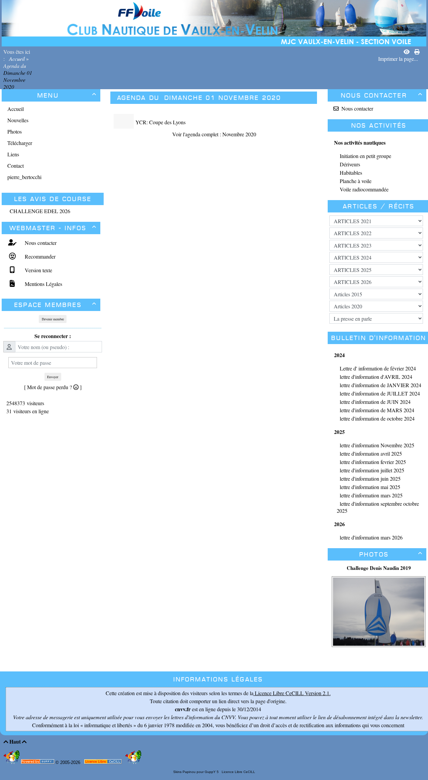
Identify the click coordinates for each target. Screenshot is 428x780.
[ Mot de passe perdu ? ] (53, 387)
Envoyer (52, 376)
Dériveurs (350, 164)
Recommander (39, 256)
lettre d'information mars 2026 (371, 537)
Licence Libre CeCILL (238, 772)
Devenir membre (53, 319)
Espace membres (55, 304)
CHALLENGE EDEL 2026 (40, 210)
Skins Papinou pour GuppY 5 (197, 772)
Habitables (351, 172)
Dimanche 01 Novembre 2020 (17, 79)
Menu (67, 95)
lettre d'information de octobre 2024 (377, 418)
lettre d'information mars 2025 (371, 495)
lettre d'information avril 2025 (371, 453)
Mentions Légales (42, 283)
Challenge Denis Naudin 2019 (379, 568)
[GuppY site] (12, 762)
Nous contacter (40, 242)
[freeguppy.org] (38, 763)
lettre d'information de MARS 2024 (377, 410)
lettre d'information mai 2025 (370, 486)
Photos (391, 554)
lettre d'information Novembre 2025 (377, 445)
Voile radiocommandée (364, 189)
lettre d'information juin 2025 (370, 478)
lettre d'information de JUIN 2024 (375, 401)
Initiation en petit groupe (365, 155)
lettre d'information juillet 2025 (372, 470)
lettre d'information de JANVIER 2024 (380, 384)
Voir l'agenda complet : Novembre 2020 (214, 134)
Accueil (17, 58)
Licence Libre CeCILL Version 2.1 (291, 692)
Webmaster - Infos (53, 227)
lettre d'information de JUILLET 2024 (380, 393)
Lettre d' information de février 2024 (378, 368)
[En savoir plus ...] (103, 763)
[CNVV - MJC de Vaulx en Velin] (214, 22)
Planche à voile (355, 180)
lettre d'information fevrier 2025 (373, 461)
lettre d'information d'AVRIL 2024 (376, 376)
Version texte (37, 270)
